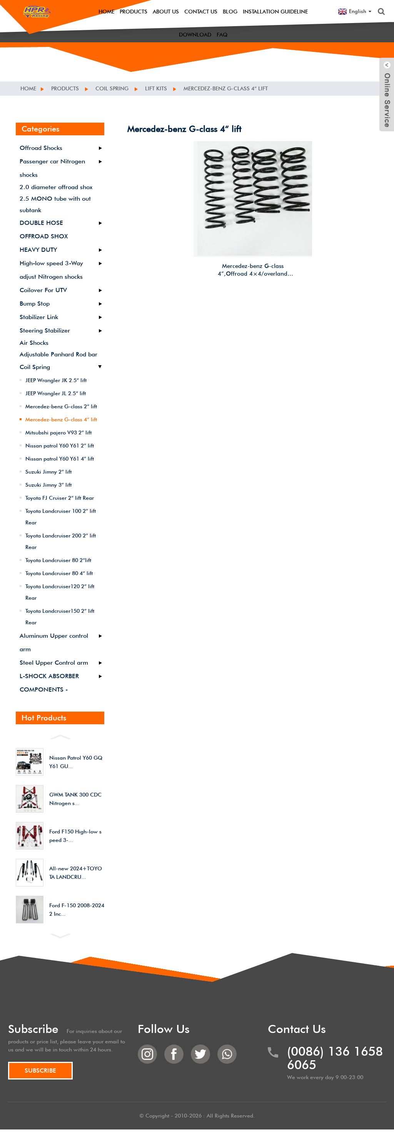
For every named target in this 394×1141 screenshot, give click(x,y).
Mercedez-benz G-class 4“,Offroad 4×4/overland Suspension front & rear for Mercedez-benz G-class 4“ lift (253, 270)
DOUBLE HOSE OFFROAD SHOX (44, 229)
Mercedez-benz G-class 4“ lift (226, 88)
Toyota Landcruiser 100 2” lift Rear (60, 517)
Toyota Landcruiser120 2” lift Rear (59, 592)
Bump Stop (35, 303)
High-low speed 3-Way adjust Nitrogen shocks (51, 269)
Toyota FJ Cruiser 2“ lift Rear (59, 498)
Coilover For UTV (43, 290)
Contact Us (200, 11)
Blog (230, 11)
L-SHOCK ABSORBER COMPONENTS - (49, 682)
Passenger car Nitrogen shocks (52, 168)
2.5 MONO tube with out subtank (55, 204)
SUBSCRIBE (40, 1070)
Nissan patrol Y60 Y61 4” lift (59, 459)
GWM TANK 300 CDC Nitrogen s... (75, 799)
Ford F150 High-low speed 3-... (75, 835)
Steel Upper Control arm (54, 662)
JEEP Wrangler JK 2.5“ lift (56, 380)
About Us (166, 11)
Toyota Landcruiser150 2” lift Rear (59, 616)
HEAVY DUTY (38, 249)
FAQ (222, 35)
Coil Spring (112, 88)
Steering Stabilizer (45, 330)
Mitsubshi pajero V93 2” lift (58, 432)
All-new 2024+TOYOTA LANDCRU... (75, 872)
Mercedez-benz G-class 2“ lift (61, 406)
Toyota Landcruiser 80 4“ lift (59, 573)
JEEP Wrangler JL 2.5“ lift (55, 393)
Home (106, 11)
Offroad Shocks (41, 147)
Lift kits (156, 88)
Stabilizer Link (39, 317)
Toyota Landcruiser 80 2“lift (58, 560)
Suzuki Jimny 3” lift (48, 485)
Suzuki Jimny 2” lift (48, 472)
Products (133, 11)
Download (195, 35)
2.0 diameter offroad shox (56, 187)
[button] (60, 736)
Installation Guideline (275, 11)
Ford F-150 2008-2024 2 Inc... (76, 909)
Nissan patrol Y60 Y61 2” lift (59, 445)
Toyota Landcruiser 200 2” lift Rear (60, 541)
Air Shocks (34, 342)
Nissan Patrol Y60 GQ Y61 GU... (75, 762)
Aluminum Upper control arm (54, 642)
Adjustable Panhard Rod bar (58, 354)
